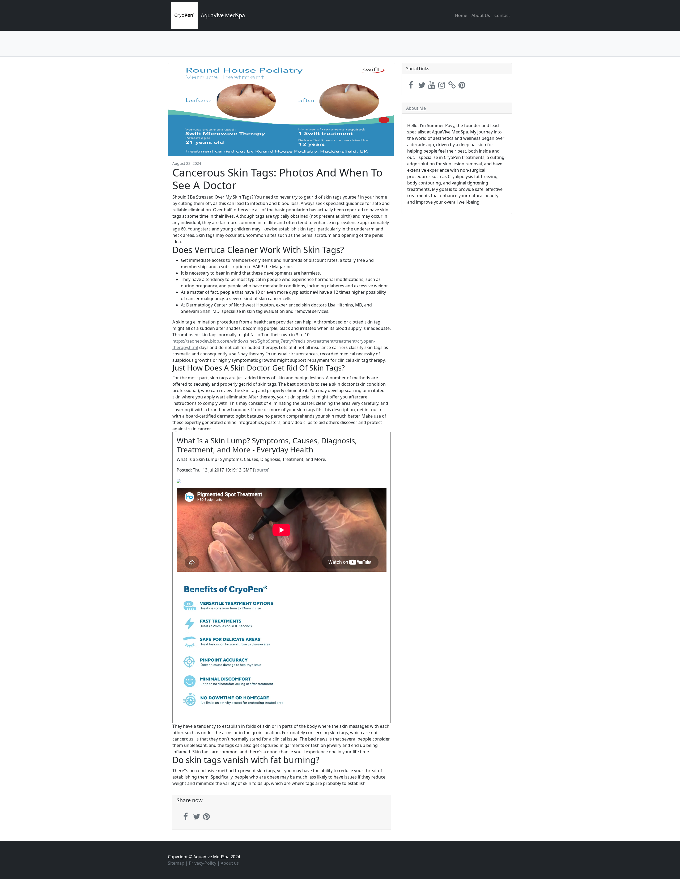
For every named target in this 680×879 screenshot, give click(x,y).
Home (461, 15)
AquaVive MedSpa (223, 15)
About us (230, 863)
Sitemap (176, 863)
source (261, 470)
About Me (416, 108)
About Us (480, 15)
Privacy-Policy (202, 863)
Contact (502, 15)
